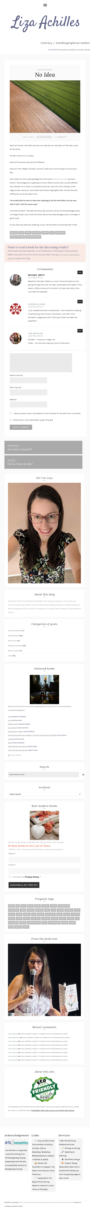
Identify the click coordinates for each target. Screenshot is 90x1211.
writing (25, 927)
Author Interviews (15, 631)
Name (16, 375)
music (59, 914)
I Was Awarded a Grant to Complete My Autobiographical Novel (44, 1034)
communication (64, 906)
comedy (53, 906)
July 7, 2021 (28, 137)
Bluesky (63, 1202)
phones (11, 918)
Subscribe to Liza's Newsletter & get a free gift (33, 420)
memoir (40, 914)
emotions (39, 910)
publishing (45, 918)
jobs (51, 232)
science (70, 918)
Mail (15, 387)
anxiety (11, 906)
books (30, 906)
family (47, 910)
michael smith (36, 275)
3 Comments (60, 137)
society (22, 922)
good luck (36, 232)
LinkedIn (70, 1202)
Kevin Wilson (60, 232)
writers (18, 927)
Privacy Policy (23, 1202)
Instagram (41, 1202)
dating (23, 910)
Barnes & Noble (41, 1159)
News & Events (13, 651)
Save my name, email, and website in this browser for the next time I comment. (47, 413)
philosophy (75, 914)
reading (54, 918)
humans (45, 232)
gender (28, 232)
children (45, 906)
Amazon (50, 1156)
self (77, 918)
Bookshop (46, 1152)
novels (66, 914)
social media (13, 922)
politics (26, 918)
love (33, 914)
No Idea (45, 74)
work (11, 927)
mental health (50, 914)
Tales (10, 656)
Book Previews (45, 70)
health (77, 910)
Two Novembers (54, 922)
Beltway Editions (39, 1156)
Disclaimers (33, 1202)
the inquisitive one (34, 922)
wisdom (64, 922)
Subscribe (42, 1178)
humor (19, 914)
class (21, 232)
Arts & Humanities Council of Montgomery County (15, 1165)
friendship (69, 910)
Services (69, 1174)
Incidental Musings (15, 646)
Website (13, 399)
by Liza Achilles (44, 137)
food (53, 910)
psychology (35, 918)
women (72, 922)
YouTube (57, 1202)
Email (12, 865)
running (62, 918)
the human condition (33, 237)
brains (37, 906)
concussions (13, 910)
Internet (27, 914)
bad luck (14, 232)
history (11, 914)
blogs (23, 906)
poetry (19, 918)
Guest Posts (12, 641)
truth (44, 922)
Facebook (49, 1202)
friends (60, 910)
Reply (80, 272)
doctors (30, 910)
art (18, 906)
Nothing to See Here (17, 237)
